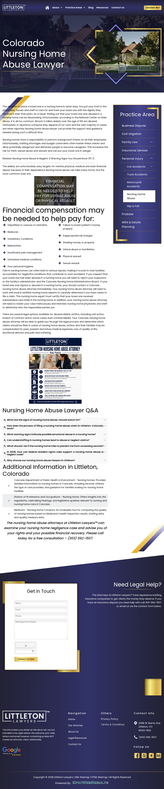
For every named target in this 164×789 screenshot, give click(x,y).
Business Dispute (134, 126)
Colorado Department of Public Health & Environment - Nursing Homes (54, 480)
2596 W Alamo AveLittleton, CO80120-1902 (149, 726)
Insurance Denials (135, 150)
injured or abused (30, 285)
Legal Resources (77, 738)
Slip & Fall (133, 206)
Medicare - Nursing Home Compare (34, 510)
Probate (127, 214)
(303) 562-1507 (80, 538)
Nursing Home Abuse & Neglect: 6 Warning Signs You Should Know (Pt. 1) (53, 158)
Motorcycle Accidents (134, 184)
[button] (47, 8)
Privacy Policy (109, 719)
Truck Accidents (137, 174)
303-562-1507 (153, 602)
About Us (73, 731)
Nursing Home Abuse (136, 196)
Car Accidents (141, 166)
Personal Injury (138, 159)
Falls (5, 270)
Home (71, 719)
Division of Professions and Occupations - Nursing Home (46, 496)
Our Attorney (75, 725)
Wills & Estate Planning (131, 224)
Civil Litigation (131, 134)
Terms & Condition (113, 724)
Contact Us (74, 744)
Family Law (138, 142)
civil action (97, 314)
